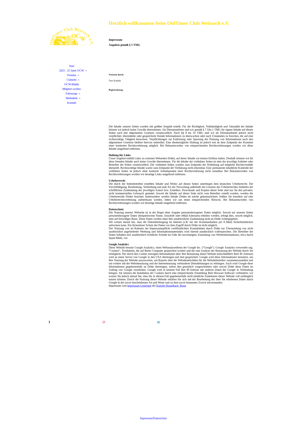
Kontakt (71, 102)
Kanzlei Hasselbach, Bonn (171, 285)
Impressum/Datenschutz (153, 418)
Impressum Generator (139, 285)
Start (71, 65)
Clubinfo (71, 79)
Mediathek (72, 98)
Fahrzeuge (71, 93)
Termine (71, 75)
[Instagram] (104, 322)
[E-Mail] (158, 322)
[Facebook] (49, 322)
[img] (71, 36)
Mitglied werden (71, 88)
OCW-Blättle (71, 84)
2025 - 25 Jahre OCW (71, 70)
